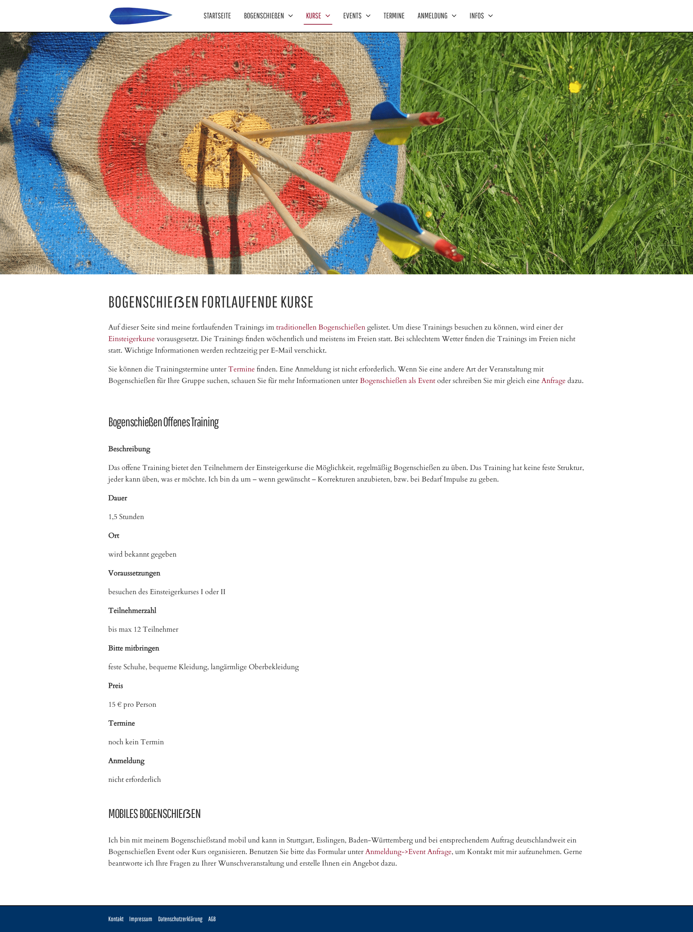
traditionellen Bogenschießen (320, 327)
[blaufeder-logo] (140, 8)
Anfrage (553, 381)
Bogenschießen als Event (397, 381)
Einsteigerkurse (131, 339)
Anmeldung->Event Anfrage (408, 852)
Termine (241, 369)
